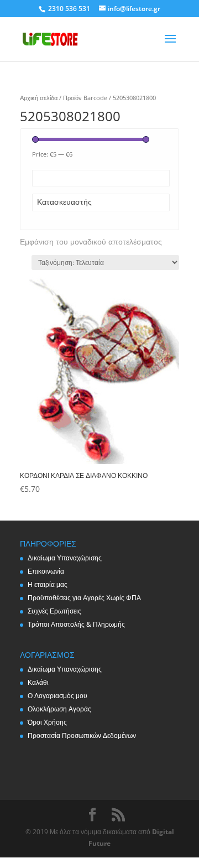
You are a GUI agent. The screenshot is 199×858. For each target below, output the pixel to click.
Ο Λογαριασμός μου (57, 695)
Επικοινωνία (46, 571)
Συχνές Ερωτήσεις (54, 611)
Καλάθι (38, 682)
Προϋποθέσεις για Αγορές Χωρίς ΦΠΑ (84, 597)
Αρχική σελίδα (38, 97)
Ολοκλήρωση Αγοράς (59, 709)
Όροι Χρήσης (47, 722)
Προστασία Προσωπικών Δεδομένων (82, 735)
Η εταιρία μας (47, 584)
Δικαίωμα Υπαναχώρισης (65, 558)
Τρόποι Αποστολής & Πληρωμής (76, 624)
